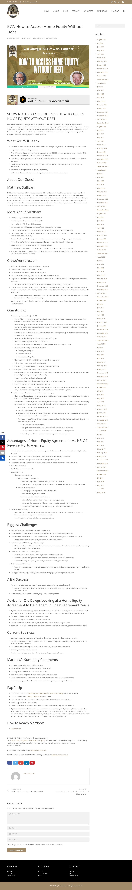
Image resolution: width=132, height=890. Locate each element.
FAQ (71, 873)
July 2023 (100, 174)
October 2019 (101, 337)
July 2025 (100, 87)
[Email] (2, 452)
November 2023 (102, 159)
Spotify (43, 740)
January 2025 (101, 108)
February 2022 (102, 235)
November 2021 (102, 246)
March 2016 (101, 492)
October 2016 (101, 467)
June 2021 (100, 264)
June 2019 (100, 351)
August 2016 (101, 474)
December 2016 (102, 460)
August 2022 (101, 213)
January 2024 (101, 152)
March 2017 (101, 449)
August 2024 (101, 127)
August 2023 (101, 170)
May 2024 (100, 137)
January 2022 (101, 239)
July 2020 (100, 304)
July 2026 (100, 43)
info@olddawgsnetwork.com (31, 2)
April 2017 (100, 445)
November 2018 (102, 377)
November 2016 (102, 463)
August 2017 (101, 431)
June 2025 (100, 90)
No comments (52, 38)
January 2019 (101, 369)
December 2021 (102, 242)
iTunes (11, 740)
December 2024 (102, 112)
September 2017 (102, 427)
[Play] (23, 99)
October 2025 (101, 76)
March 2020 (101, 319)
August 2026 (101, 40)
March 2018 (101, 405)
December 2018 (102, 373)
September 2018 (102, 384)
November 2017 (102, 420)
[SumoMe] (2, 458)
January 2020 (101, 326)
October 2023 (101, 163)
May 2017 (100, 442)
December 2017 (102, 416)
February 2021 (102, 279)
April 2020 (100, 315)
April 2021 (100, 271)
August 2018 (101, 387)
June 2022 (100, 221)
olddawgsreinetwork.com (37, 750)
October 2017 (101, 424)
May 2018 (100, 398)
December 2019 (102, 329)
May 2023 (100, 181)
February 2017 (102, 453)
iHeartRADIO (33, 740)
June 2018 (100, 395)
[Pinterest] (2, 447)
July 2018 (100, 391)
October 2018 (101, 380)
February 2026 (102, 61)
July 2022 (100, 217)
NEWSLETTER (11, 875)
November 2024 (102, 116)
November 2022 (102, 203)
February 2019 (102, 366)
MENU (40, 875)
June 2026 (100, 47)
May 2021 (100, 268)
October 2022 (101, 206)
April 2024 (100, 141)
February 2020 (102, 322)
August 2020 (101, 300)
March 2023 (101, 188)
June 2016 (100, 482)
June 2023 (100, 177)
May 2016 (100, 485)
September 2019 (102, 340)
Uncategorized (39, 38)
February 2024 (102, 148)
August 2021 (101, 257)
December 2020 (102, 286)
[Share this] (9, 763)
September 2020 (102, 297)
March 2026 (101, 58)
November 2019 (102, 333)
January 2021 (101, 282)
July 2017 (100, 434)
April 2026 (100, 54)
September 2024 (102, 123)
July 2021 (100, 261)
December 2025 (102, 69)
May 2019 (100, 355)
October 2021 (101, 250)
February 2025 (102, 105)
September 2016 (102, 471)
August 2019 (101, 344)
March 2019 (101, 362)
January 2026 (101, 65)
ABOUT (40, 871)
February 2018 (102, 409)
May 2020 (100, 311)
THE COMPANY (42, 873)
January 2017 (101, 456)
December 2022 (102, 199)
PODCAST (10, 873)
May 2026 (100, 50)
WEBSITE (10, 871)
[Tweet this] (15, 763)
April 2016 (100, 489)
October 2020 (101, 293)
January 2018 (101, 413)
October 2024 (101, 119)
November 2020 (102, 290)
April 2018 (100, 402)
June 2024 (100, 134)
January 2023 (101, 195)
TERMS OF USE (74, 875)
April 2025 (100, 98)
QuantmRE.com (16, 729)
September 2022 (102, 210)
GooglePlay (24, 740)
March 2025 (101, 101)
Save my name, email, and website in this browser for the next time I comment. (36, 844)
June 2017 (100, 438)
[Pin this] (32, 763)
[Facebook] (2, 437)
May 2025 (100, 94)
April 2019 (100, 358)
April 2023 (100, 184)
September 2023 (102, 166)
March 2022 (101, 232)
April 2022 (100, 228)
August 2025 (101, 83)
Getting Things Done (34, 696)
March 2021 (101, 275)
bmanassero (27, 38)
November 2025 (102, 72)
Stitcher (16, 740)
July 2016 (100, 478)
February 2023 (102, 192)
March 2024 (101, 145)
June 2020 (100, 308)
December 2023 (102, 156)
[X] (2, 442)
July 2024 (100, 130)
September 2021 (102, 253)
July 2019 (100, 348)
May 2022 (100, 224)
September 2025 (102, 79)
